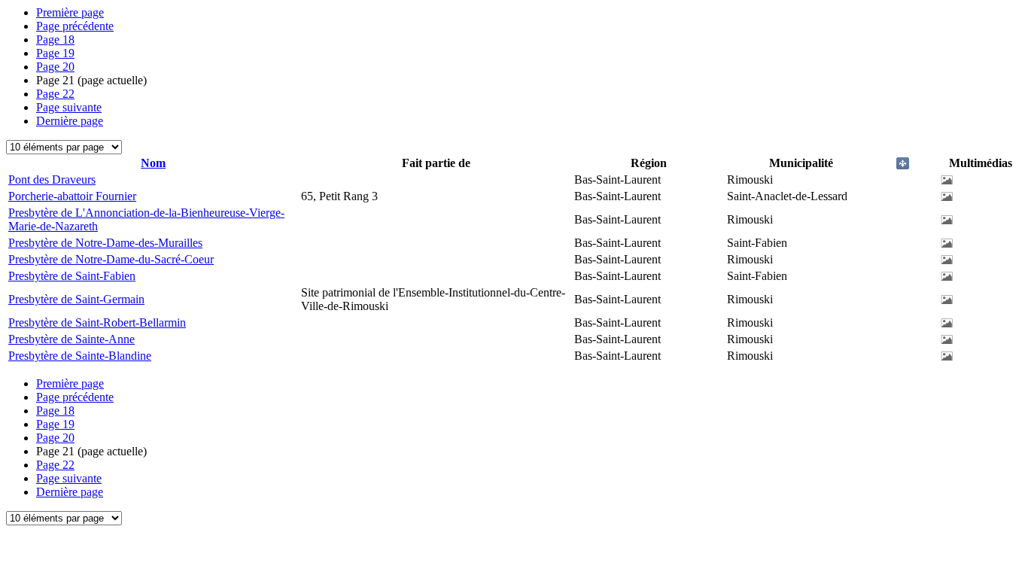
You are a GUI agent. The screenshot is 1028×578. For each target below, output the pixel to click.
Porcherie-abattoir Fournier (72, 196)
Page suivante (69, 107)
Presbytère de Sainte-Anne (71, 339)
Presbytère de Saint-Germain (76, 299)
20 (55, 66)
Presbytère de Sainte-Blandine (79, 355)
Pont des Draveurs (52, 179)
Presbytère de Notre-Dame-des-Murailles (105, 242)
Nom (153, 163)
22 (55, 93)
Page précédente (75, 26)
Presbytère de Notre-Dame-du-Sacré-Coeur (111, 259)
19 (55, 53)
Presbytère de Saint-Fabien (71, 275)
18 (55, 39)
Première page (70, 12)
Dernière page (69, 120)
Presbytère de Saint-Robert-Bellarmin (97, 322)
